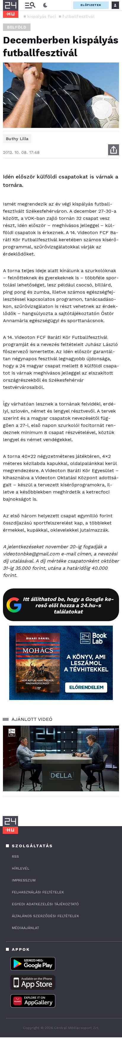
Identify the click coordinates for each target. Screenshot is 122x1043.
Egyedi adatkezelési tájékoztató (45, 904)
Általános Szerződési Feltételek (45, 916)
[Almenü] (30, 5)
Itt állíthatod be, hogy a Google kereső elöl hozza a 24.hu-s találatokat (68, 605)
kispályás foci (41, 16)
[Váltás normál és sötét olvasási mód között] (45, 5)
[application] (61, 758)
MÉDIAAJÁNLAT (25, 928)
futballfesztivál (78, 16)
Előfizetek (91, 5)
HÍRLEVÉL (20, 868)
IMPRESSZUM (24, 880)
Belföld (16, 27)
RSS (15, 856)
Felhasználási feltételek (38, 892)
